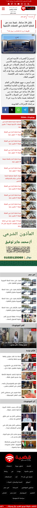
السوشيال (23, 493)
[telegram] (25, 110)
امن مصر (23, 16)
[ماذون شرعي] (18, 247)
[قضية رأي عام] (28, 8)
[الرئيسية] (8, 4)
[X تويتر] (15, 4)
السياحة (15, 487)
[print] (31, 110)
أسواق (28, 482)
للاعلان (4, 493)
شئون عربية (19, 466)
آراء (16, 477)
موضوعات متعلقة (28, 117)
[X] (12, 110)
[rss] (28, 4)
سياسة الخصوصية (18, 498)
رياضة (6, 471)
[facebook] (5, 110)
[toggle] (3, 8)
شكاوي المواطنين (27, 487)
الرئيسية (30, 16)
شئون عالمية (28, 471)
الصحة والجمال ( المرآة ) (14, 482)
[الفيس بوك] (12, 4)
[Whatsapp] (25, 4)
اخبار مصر (13, 493)
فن (12, 471)
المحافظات (8, 477)
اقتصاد (29, 466)
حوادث (19, 471)
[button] (4, 339)
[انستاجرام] (21, 4)
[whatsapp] (18, 110)
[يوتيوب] (18, 4)
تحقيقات (9, 466)
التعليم (32, 493)
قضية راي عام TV (26, 477)
